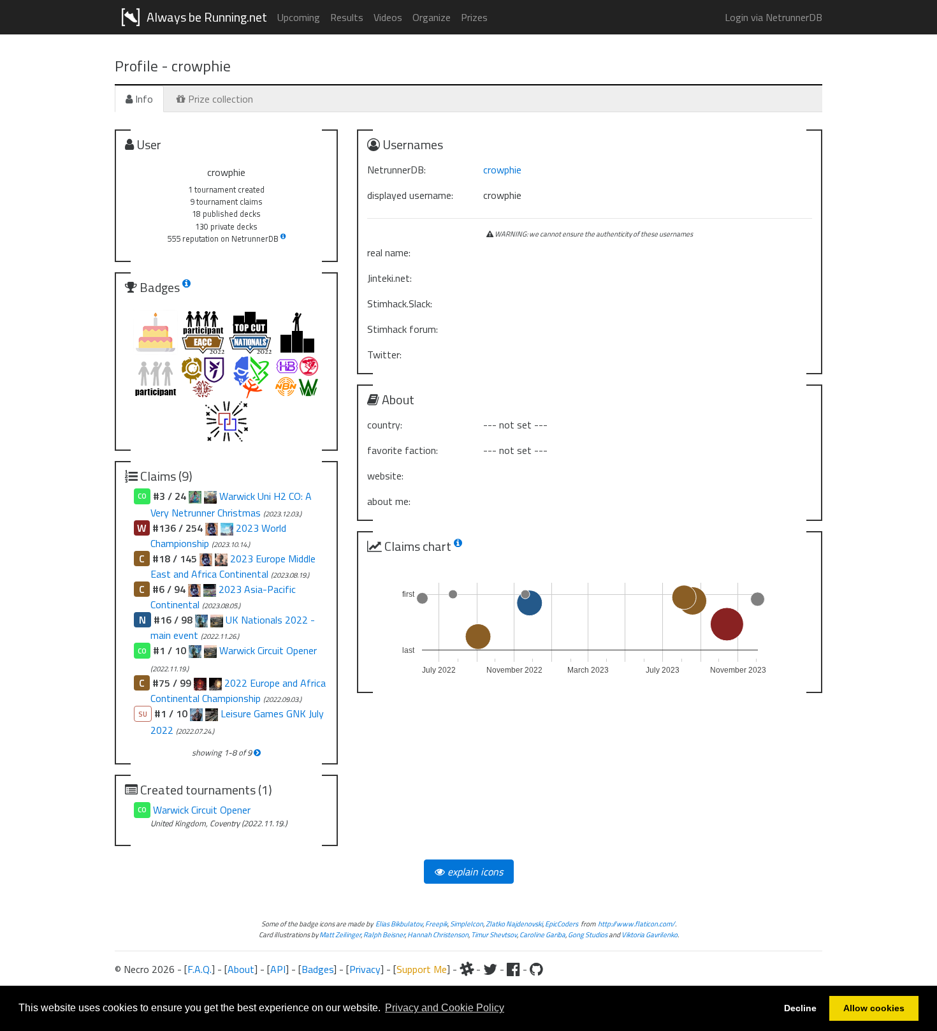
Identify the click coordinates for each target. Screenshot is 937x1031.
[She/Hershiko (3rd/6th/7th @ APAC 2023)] (194, 589)
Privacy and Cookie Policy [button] (444, 1007)
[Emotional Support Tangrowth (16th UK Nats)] (201, 619)
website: (385, 475)
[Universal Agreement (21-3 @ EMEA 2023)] (221, 558)
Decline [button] (800, 1008)
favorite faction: (402, 450)
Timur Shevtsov (494, 934)
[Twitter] (490, 969)
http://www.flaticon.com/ (636, 923)
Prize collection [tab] (219, 98)
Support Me (421, 969)
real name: (388, 252)
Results (346, 17)
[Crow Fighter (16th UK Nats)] (216, 619)
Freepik (436, 923)
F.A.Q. (199, 969)
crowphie (502, 169)
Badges (317, 969)
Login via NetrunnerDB (773, 17)
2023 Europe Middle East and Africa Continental (233, 566)
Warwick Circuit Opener (268, 650)
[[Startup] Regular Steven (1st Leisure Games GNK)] (196, 713)
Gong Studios (587, 934)
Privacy (365, 969)
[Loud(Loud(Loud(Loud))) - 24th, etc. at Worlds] (227, 528)
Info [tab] (143, 98)
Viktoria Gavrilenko (649, 934)
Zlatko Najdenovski (514, 923)
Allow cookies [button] (873, 1008)
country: (384, 424)
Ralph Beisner (384, 934)
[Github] (536, 969)
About (241, 969)
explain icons (474, 871)
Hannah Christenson (437, 934)
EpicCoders (561, 923)
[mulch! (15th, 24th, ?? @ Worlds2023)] (211, 528)
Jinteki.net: (389, 278)
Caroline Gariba (542, 934)
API (278, 969)
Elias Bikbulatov (399, 923)
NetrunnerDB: (396, 169)
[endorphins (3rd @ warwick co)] (210, 496)
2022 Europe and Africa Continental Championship (238, 690)
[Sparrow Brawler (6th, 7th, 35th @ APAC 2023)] (209, 589)
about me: (388, 501)
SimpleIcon (466, 923)
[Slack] (467, 969)
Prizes (474, 17)
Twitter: (384, 354)
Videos (388, 17)
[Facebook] (513, 969)
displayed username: (410, 195)
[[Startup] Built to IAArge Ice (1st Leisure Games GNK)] (211, 713)
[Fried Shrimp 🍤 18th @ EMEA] (206, 558)
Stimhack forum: (402, 329)
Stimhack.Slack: (399, 303)
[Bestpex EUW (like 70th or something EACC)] (200, 683)
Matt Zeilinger (340, 934)
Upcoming (298, 17)
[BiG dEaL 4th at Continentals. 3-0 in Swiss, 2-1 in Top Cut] (215, 683)
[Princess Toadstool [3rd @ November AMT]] (195, 496)
